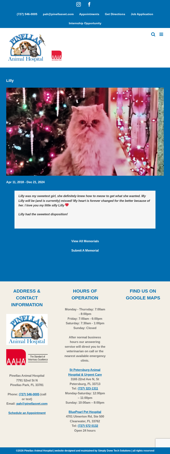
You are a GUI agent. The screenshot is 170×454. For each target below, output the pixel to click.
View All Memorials (85, 241)
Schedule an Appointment (27, 413)
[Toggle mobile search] (153, 34)
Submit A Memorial (85, 250)
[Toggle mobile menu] (161, 34)
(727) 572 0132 (88, 425)
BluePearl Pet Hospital (85, 412)
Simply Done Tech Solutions (114, 450)
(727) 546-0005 (29, 394)
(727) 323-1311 (88, 388)
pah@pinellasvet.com (31, 403)
